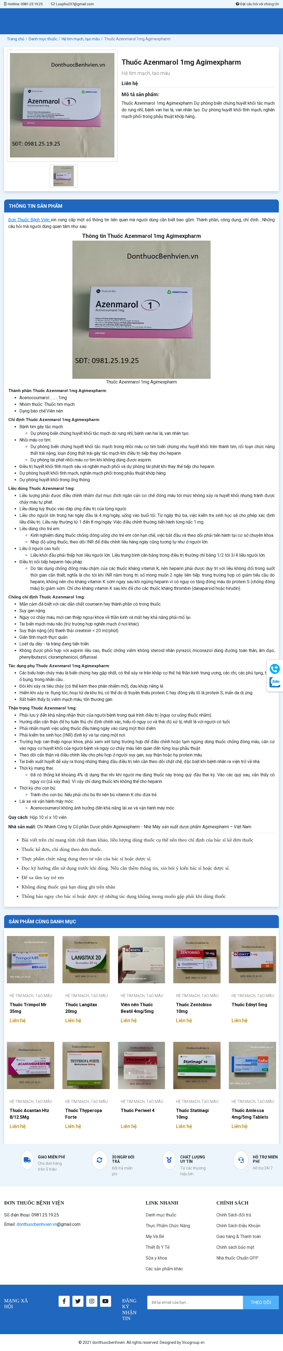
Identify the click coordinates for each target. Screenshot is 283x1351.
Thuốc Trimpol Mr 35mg (28, 1008)
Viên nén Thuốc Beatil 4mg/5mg (137, 1008)
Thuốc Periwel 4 (137, 1110)
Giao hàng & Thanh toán (238, 1236)
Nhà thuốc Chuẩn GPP (237, 1258)
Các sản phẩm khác (164, 1268)
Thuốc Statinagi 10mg (192, 1114)
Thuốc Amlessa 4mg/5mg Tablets (250, 1114)
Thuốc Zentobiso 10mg (194, 1008)
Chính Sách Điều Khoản (238, 1225)
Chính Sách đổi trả (233, 1215)
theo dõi (261, 1302)
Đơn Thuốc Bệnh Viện (28, 219)
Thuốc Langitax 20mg (81, 1008)
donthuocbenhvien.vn (37, 1224)
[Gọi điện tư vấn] (274, 669)
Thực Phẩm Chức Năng (168, 1225)
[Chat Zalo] (274, 682)
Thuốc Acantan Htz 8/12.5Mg (29, 1114)
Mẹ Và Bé (155, 1236)
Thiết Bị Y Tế (157, 1247)
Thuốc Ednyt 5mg (249, 1004)
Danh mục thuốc (161, 1215)
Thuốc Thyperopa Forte (83, 1114)
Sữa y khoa (156, 1258)
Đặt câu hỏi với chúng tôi (259, 4)
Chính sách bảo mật (235, 1247)
